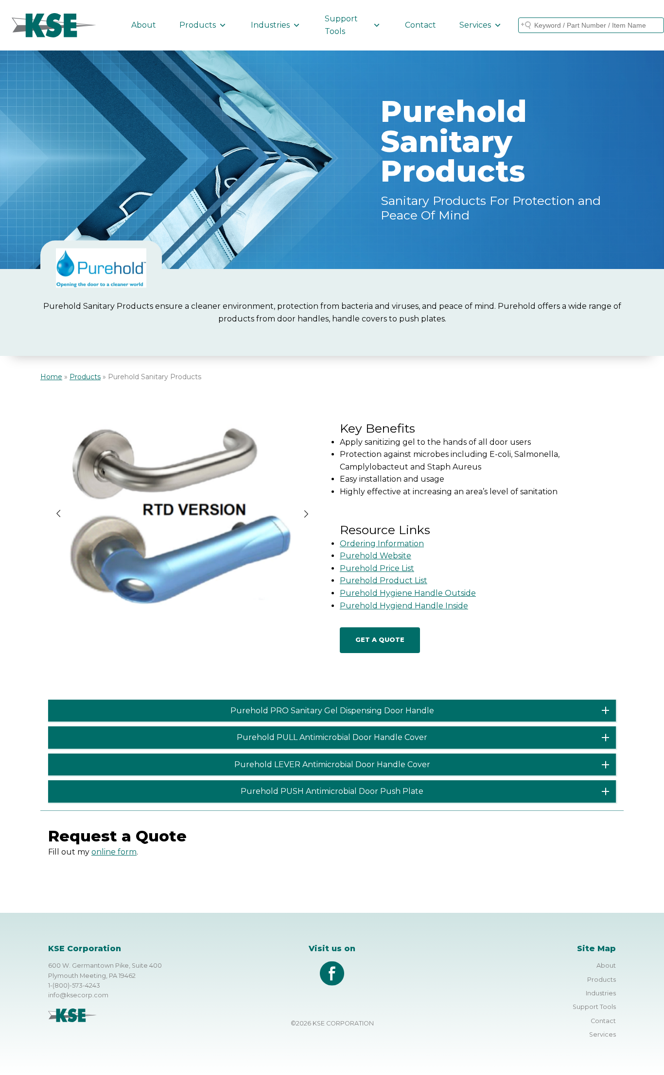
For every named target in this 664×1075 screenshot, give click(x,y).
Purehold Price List (377, 568)
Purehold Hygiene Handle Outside (408, 593)
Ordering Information (382, 543)
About (143, 25)
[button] (58, 514)
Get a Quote (379, 639)
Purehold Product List (383, 580)
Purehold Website (375, 555)
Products (197, 25)
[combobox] (591, 25)
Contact (420, 25)
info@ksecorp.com (78, 995)
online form (114, 852)
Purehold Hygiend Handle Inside (404, 605)
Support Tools (341, 25)
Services (475, 25)
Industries (270, 25)
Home (51, 376)
